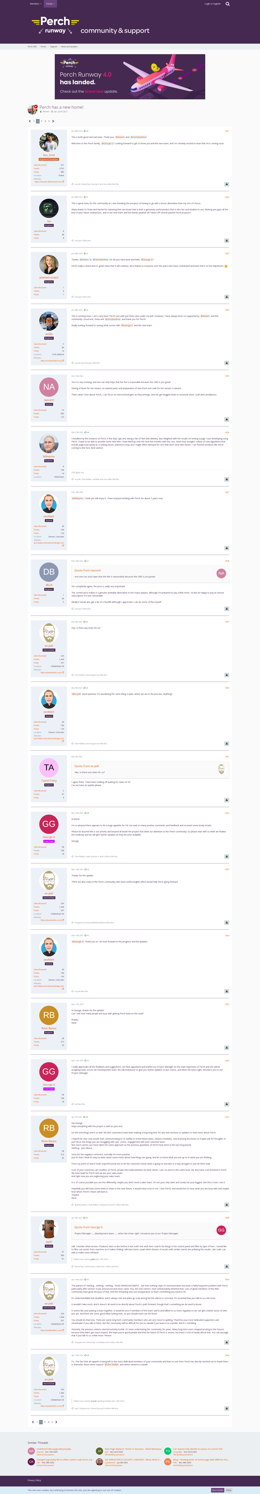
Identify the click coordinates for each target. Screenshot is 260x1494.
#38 (227, 1217)
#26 (227, 432)
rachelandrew (139, 137)
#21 (227, 131)
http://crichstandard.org (51, 360)
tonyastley (177, 1452)
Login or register (213, 3)
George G (108, 143)
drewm (46, 111)
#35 (227, 1004)
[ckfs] (31, 1462)
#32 (227, 813)
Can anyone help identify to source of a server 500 (197, 1448)
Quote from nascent (87, 570)
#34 (227, 935)
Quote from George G (88, 1227)
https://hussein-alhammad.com (48, 181)
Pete (175, 1462)
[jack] (99, 1451)
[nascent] (31, 1451)
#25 (227, 375)
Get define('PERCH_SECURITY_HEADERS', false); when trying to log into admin (143, 1459)
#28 (227, 560)
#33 (227, 869)
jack (106, 1452)
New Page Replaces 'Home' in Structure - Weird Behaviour (133, 1448)
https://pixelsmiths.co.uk (51, 672)
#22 (227, 197)
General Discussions (45, 1454)
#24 (227, 309)
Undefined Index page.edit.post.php (54, 1448)
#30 (227, 687)
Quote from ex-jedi (86, 766)
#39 (227, 1279)
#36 (227, 1060)
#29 (227, 621)
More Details (217, 1490)
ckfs (38, 1462)
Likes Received (40, 165)
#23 (227, 253)
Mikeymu (78, 498)
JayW (93, 1259)
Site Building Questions (114, 1454)
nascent (40, 1452)
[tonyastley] (167, 1451)
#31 (227, 756)
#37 (227, 1117)
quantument (110, 1462)
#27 (227, 492)
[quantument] (99, 1462)
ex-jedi (77, 694)
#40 (227, 1355)
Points (36, 168)
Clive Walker (113, 1364)
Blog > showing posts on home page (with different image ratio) (204, 1459)
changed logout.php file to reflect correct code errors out (64, 1459)
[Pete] (167, 1462)
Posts (36, 172)
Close (228, 1490)
